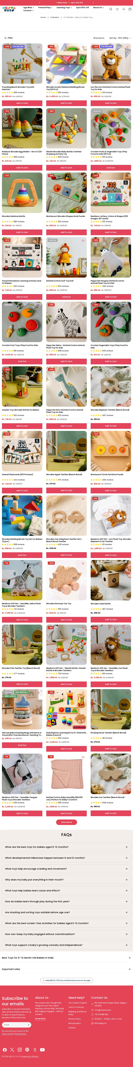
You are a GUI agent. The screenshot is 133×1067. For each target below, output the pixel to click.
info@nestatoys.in (102, 1010)
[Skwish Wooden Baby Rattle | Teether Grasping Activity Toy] (66, 128)
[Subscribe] (28, 1025)
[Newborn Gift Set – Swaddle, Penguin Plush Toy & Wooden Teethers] (22, 774)
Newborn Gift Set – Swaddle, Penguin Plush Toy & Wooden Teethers (19, 798)
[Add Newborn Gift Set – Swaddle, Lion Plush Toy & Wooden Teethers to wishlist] (127, 628)
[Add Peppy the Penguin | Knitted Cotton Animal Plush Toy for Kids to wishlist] (127, 240)
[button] (8, 92)
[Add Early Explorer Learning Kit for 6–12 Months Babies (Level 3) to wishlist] (83, 692)
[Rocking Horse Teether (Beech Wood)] (111, 709)
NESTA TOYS (14, 1056)
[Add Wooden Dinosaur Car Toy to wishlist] (83, 563)
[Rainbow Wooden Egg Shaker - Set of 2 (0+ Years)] (22, 128)
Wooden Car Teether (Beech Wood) (108, 797)
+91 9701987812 (101, 1014)
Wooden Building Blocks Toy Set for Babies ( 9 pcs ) (22, 540)
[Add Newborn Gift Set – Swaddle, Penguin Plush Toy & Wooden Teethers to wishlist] (38, 757)
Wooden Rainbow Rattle (13, 216)
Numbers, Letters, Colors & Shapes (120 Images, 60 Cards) (109, 217)
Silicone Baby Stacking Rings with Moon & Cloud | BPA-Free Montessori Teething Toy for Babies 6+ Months (22, 734)
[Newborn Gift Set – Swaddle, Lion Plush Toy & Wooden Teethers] (111, 645)
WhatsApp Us (100, 1023)
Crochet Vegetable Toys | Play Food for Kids (109, 346)
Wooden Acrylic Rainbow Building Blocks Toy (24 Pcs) (65, 88)
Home (43, 17)
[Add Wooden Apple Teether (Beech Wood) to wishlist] (83, 434)
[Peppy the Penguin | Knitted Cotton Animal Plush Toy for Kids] (111, 257)
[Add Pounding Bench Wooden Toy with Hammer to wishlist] (38, 47)
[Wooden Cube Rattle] (111, 580)
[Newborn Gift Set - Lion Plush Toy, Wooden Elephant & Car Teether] (111, 515)
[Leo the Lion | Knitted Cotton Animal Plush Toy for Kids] (111, 63)
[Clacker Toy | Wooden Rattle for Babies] (22, 386)
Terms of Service (76, 1007)
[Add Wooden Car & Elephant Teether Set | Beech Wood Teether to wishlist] (83, 499)
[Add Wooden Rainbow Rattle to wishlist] (38, 176)
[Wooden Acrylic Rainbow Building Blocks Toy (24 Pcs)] (66, 63)
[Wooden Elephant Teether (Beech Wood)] (111, 386)
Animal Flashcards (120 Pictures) (17, 474)
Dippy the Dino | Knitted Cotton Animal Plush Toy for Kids (64, 411)
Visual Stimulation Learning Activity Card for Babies (21, 282)
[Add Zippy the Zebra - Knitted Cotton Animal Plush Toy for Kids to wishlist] (83, 305)
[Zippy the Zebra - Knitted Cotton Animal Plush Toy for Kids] (66, 322)
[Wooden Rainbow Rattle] (22, 193)
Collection (54, 17)
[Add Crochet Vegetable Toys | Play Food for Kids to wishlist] (127, 305)
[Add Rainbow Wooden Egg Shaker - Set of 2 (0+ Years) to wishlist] (38, 111)
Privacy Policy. (20, 1034)
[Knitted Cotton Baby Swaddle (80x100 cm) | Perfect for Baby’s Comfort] (66, 774)
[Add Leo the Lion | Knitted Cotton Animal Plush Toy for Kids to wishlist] (127, 47)
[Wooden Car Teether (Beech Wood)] (111, 774)
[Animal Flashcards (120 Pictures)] (22, 451)
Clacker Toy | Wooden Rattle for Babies (20, 410)
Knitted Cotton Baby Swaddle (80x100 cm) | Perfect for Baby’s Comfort (64, 798)
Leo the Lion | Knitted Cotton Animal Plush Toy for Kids (110, 88)
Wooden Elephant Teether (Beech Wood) (110, 410)
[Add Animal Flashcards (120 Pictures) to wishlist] (38, 434)
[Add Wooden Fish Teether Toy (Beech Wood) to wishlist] (38, 628)
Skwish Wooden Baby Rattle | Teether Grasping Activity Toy (64, 152)
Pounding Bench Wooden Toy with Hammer (18, 88)
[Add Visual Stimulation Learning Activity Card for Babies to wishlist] (38, 240)
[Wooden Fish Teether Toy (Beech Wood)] (22, 645)
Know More (40, 1018)
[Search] (110, 9)
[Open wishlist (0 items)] (117, 9)
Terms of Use (7, 1034)
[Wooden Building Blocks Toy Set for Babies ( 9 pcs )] (22, 515)
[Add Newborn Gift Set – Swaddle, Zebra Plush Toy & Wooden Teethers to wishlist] (38, 563)
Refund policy (74, 1023)
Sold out (111, 167)
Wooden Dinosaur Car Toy (58, 603)
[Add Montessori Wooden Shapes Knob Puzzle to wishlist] (83, 176)
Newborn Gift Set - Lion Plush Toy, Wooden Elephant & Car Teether (111, 540)
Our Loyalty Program (77, 1002)
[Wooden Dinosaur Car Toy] (66, 580)
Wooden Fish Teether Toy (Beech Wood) (21, 668)
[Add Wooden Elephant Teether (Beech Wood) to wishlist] (127, 370)
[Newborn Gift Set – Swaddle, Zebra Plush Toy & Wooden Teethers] (22, 580)
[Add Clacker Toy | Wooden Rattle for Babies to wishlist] (38, 370)
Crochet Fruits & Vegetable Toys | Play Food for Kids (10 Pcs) (109, 152)
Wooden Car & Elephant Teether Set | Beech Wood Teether (63, 540)
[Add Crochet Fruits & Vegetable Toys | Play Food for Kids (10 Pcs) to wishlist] (127, 111)
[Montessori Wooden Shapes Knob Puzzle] (66, 193)
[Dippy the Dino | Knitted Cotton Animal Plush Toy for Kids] (66, 386)
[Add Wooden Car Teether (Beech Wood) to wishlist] (127, 757)
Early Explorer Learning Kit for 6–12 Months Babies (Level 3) (66, 734)
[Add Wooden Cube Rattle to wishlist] (127, 563)
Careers (72, 1027)
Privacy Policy (74, 1019)
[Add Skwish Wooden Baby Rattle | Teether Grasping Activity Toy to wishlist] (83, 111)
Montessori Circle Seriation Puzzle (107, 474)
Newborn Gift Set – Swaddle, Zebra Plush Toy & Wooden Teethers (21, 604)
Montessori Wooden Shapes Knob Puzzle (65, 216)
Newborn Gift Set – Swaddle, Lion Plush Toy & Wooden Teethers (109, 669)
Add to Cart (22, 103)
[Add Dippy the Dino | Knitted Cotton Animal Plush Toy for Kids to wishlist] (83, 370)
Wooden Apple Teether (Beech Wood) (64, 474)
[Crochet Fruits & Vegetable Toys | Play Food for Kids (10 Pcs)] (111, 128)
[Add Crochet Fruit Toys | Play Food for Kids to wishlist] (38, 305)
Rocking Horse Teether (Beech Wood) (108, 733)
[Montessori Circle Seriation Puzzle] (111, 451)
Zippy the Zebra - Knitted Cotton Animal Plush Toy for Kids (65, 346)
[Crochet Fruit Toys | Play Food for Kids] (22, 322)
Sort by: (113, 38)
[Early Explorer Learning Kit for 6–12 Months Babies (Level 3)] (66, 709)
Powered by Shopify (30, 1056)
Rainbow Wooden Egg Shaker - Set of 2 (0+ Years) (22, 152)
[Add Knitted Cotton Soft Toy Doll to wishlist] (83, 240)
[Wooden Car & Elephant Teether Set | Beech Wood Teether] (66, 515)
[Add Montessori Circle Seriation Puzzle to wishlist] (127, 434)
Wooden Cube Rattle (101, 604)
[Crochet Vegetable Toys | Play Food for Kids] (111, 322)
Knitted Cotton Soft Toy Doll (59, 281)
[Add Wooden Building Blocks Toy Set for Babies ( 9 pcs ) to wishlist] (38, 499)
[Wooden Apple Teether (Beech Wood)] (66, 451)
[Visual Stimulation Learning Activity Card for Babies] (22, 257)
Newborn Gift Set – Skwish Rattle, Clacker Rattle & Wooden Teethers (66, 669)
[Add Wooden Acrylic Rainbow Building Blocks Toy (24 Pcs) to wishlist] (83, 47)
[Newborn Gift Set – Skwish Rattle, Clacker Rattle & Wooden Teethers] (66, 645)
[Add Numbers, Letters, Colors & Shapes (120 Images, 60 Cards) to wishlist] (127, 176)
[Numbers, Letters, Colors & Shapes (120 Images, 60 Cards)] (111, 193)
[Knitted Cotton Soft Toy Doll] (66, 257)
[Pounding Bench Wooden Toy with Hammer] (22, 63)
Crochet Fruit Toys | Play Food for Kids (20, 345)
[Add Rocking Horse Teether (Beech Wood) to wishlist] (127, 692)
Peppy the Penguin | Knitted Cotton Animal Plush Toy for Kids (107, 282)
